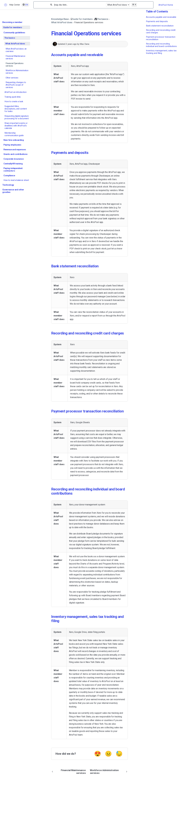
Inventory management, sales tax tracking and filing (161, 51)
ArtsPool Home (165, 5)
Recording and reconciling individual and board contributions (161, 45)
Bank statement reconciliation (160, 25)
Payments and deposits (157, 21)
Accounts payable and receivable (161, 17)
